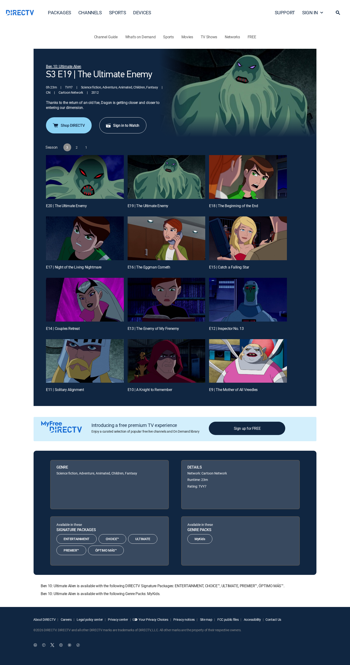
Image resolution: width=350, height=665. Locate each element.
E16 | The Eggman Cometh (149, 267)
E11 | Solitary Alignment (65, 389)
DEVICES (142, 12)
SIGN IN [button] (310, 12)
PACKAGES (59, 12)
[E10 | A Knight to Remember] (166, 361)
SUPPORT (285, 12)
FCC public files (228, 619)
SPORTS (117, 12)
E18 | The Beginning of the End (233, 205)
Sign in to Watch (126, 125)
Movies (187, 36)
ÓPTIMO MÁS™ (106, 550)
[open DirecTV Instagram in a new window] (61, 645)
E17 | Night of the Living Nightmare (73, 267)
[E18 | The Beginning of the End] (248, 177)
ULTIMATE (142, 539)
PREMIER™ (71, 550)
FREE (252, 36)
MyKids (200, 539)
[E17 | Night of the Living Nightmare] (85, 238)
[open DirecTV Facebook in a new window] (44, 645)
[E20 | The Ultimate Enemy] (85, 177)
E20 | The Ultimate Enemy (66, 205)
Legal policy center (89, 619)
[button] (337, 12)
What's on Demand (140, 36)
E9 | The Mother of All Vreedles (233, 389)
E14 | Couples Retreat (63, 328)
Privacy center (117, 619)
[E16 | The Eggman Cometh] (166, 238)
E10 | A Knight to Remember (150, 389)
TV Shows (209, 36)
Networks (232, 36)
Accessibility (252, 619)
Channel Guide (106, 36)
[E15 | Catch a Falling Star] (248, 238)
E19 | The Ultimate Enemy (148, 205)
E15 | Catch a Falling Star (229, 267)
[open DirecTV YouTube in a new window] (69, 645)
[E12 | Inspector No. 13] (248, 300)
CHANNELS (90, 12)
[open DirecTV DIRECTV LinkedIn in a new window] (35, 645)
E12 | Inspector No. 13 (226, 328)
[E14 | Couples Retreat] (85, 300)
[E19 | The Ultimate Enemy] (166, 177)
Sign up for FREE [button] (247, 428)
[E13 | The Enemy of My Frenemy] (166, 300)
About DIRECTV (44, 619)
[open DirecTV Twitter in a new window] (52, 645)
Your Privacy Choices (153, 619)
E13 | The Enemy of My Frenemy (153, 328)
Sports (168, 36)
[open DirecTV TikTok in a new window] (78, 645)
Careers (66, 619)
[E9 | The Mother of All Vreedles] (248, 361)
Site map (205, 619)
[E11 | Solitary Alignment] (85, 361)
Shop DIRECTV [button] (73, 125)
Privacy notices (184, 619)
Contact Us (273, 619)
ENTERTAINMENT (77, 539)
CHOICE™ (112, 539)
